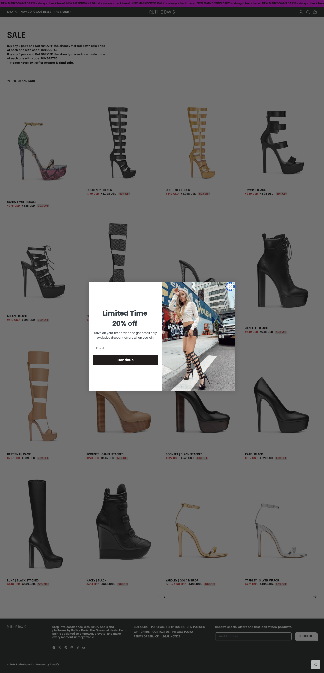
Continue (125, 360)
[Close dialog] (230, 286)
